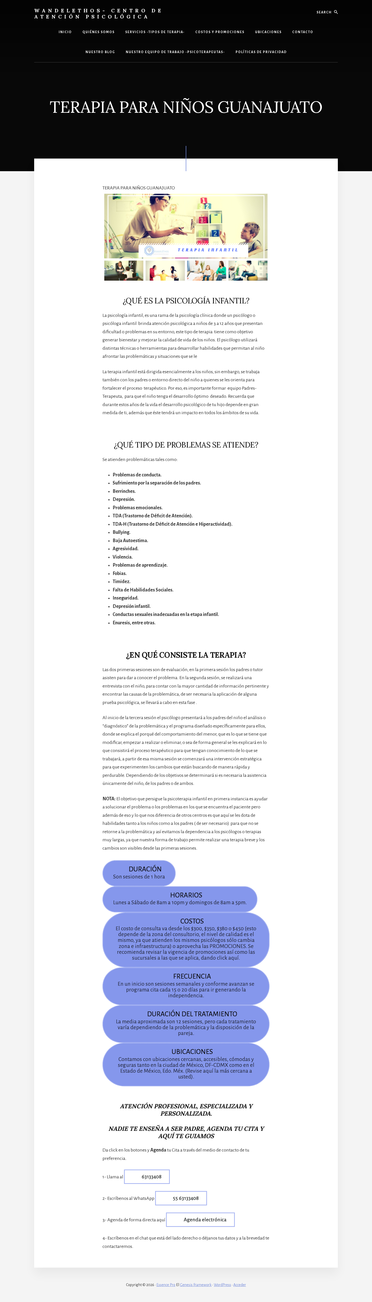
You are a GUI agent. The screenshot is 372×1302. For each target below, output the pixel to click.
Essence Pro (165, 1285)
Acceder (239, 1285)
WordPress (222, 1285)
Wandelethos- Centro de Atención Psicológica (98, 13)
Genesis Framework (196, 1285)
